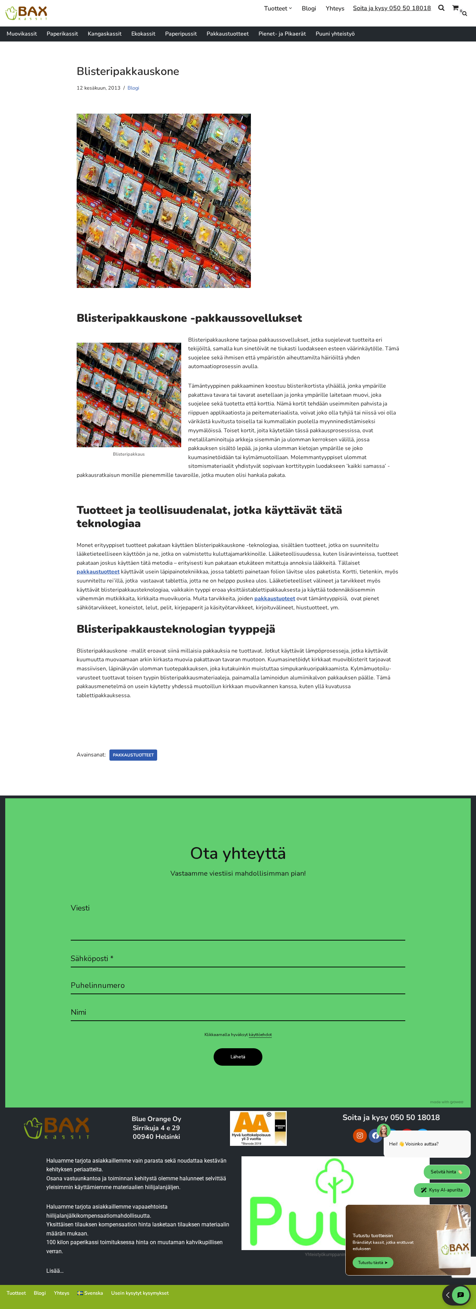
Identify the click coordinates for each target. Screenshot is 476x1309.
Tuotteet (16, 1292)
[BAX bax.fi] (26, 13)
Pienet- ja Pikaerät (282, 34)
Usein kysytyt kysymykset (140, 1292)
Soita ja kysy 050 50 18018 (392, 8)
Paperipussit (181, 34)
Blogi (309, 8)
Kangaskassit (105, 34)
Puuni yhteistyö (335, 34)
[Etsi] (464, 13)
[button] (290, 8)
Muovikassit (22, 34)
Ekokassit (143, 34)
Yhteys (335, 8)
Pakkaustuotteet (228, 34)
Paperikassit (62, 34)
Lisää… (55, 1271)
